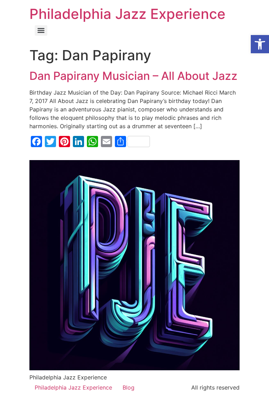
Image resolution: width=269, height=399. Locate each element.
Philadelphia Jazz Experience (127, 13)
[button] (260, 44)
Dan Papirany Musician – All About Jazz (133, 76)
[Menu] (41, 30)
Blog (128, 387)
